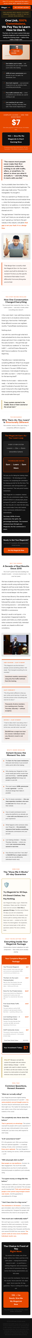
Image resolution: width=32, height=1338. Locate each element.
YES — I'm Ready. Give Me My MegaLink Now (16, 1299)
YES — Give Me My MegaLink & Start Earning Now (16, 139)
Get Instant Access (22, 7)
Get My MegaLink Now (16, 550)
